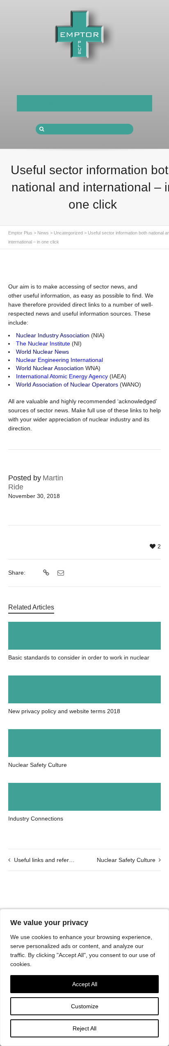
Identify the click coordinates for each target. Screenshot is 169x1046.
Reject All (84, 1028)
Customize (84, 1006)
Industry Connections (35, 818)
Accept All (84, 984)
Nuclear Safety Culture (37, 765)
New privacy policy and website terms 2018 (64, 711)
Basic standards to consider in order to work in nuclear (78, 657)
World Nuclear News (42, 351)
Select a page (38, 103)
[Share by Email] (59, 573)
